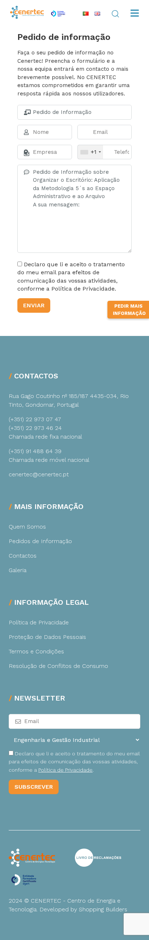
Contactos (23, 555)
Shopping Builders (103, 909)
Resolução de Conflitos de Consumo (58, 665)
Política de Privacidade (39, 622)
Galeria (17, 570)
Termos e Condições (36, 651)
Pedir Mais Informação (129, 309)
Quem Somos (27, 526)
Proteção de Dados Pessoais (47, 636)
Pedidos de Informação (40, 541)
